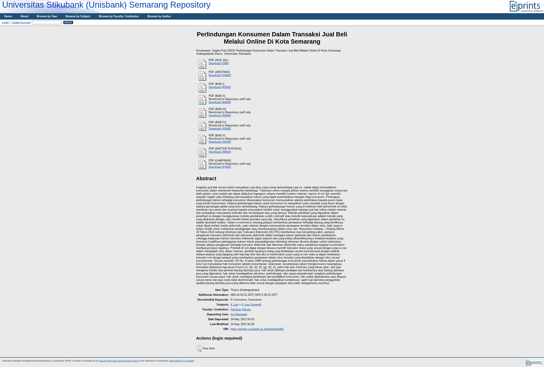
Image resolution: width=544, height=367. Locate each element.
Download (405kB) (220, 87)
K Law (234, 304)
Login (5, 22)
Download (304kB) (220, 115)
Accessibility (188, 361)
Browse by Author (159, 16)
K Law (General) (251, 304)
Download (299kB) (220, 151)
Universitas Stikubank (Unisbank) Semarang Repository (106, 4)
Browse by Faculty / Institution (119, 16)
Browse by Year (47, 16)
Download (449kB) (220, 102)
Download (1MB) (219, 63)
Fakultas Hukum (241, 309)
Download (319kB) (220, 75)
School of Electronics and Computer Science (119, 361)
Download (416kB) (220, 128)
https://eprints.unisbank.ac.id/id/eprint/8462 (257, 329)
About (24, 16)
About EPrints (176, 361)
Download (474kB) (220, 167)
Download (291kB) (220, 141)
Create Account (21, 22)
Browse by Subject (78, 16)
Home (8, 16)
